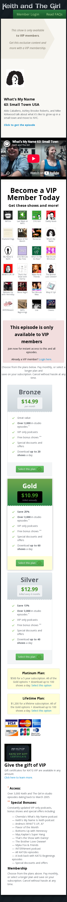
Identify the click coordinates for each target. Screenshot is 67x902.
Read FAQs (54, 14)
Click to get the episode (19, 125)
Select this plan (27, 469)
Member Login (28, 14)
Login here (45, 359)
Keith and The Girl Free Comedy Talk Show (31, 7)
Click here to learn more (18, 777)
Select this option (41, 685)
